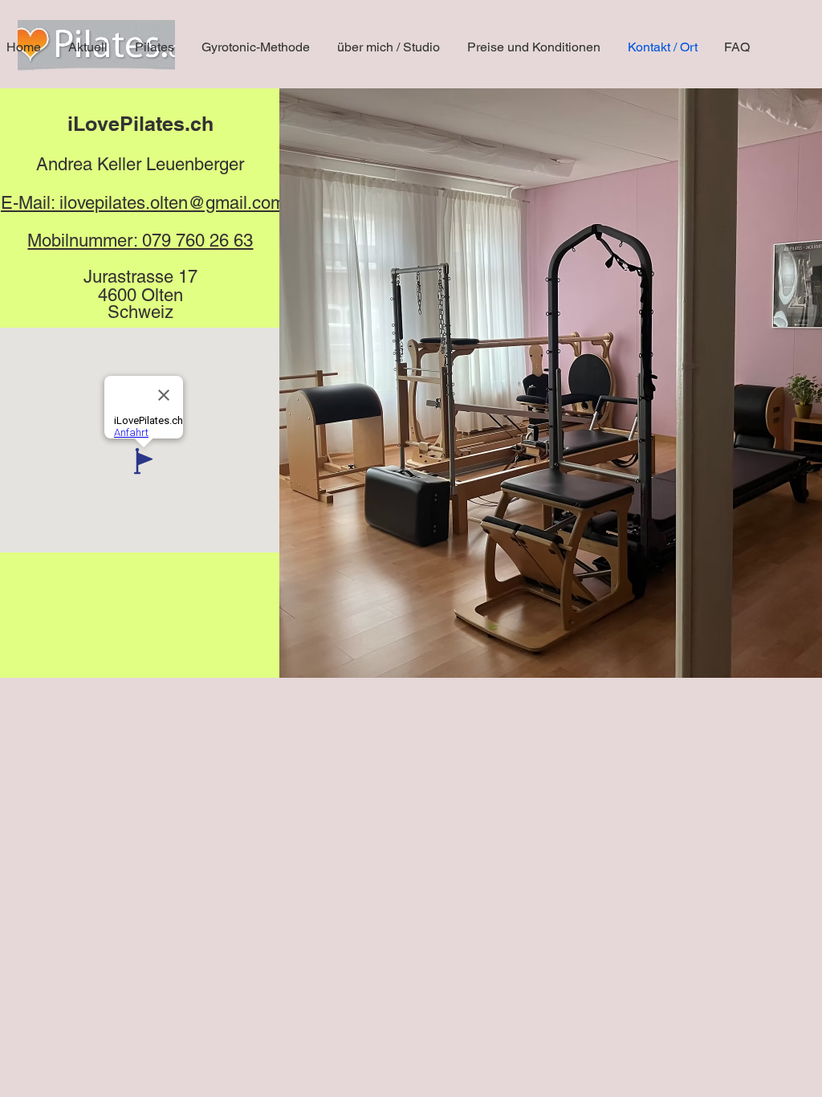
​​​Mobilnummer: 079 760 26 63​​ (140, 240)
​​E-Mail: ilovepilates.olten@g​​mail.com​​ (143, 203)
